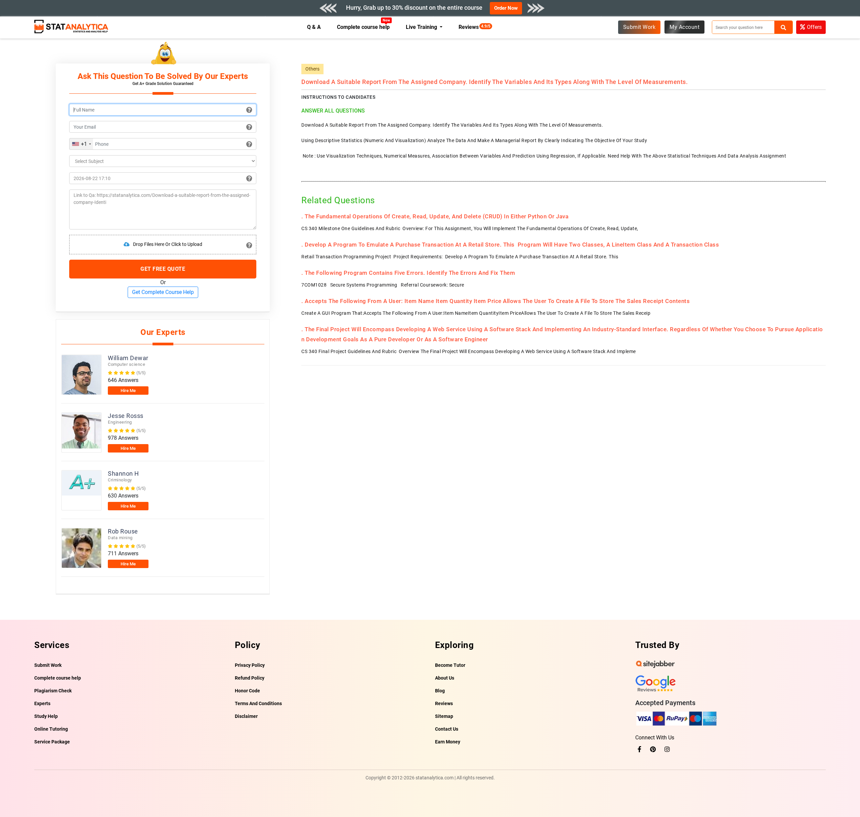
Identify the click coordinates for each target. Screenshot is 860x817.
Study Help (46, 716)
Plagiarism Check (53, 690)
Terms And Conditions (258, 703)
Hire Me (128, 390)
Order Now (506, 8)
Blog (440, 690)
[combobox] (81, 143)
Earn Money (447, 741)
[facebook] (639, 749)
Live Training (422, 27)
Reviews (470, 27)
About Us (444, 678)
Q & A (314, 27)
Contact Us (446, 729)
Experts (42, 703)
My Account (684, 27)
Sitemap (444, 716)
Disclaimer (246, 716)
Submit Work (639, 27)
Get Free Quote (162, 269)
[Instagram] (667, 749)
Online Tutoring (51, 729)
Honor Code (247, 690)
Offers (814, 27)
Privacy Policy (250, 665)
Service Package (52, 741)
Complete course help (363, 27)
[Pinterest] (653, 749)
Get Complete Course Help (163, 292)
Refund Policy (249, 678)
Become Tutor (450, 665)
